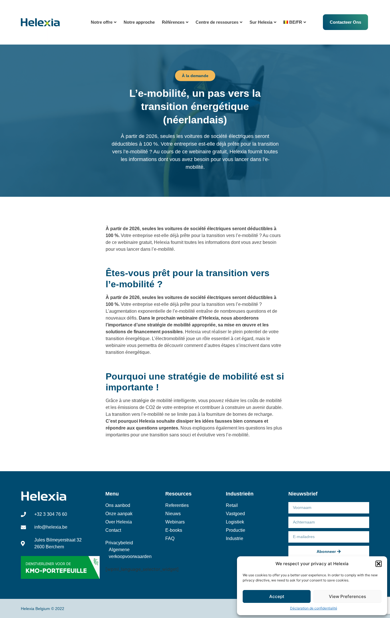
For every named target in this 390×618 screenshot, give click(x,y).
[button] (378, 564)
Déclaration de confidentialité (313, 608)
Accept (276, 596)
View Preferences (347, 596)
